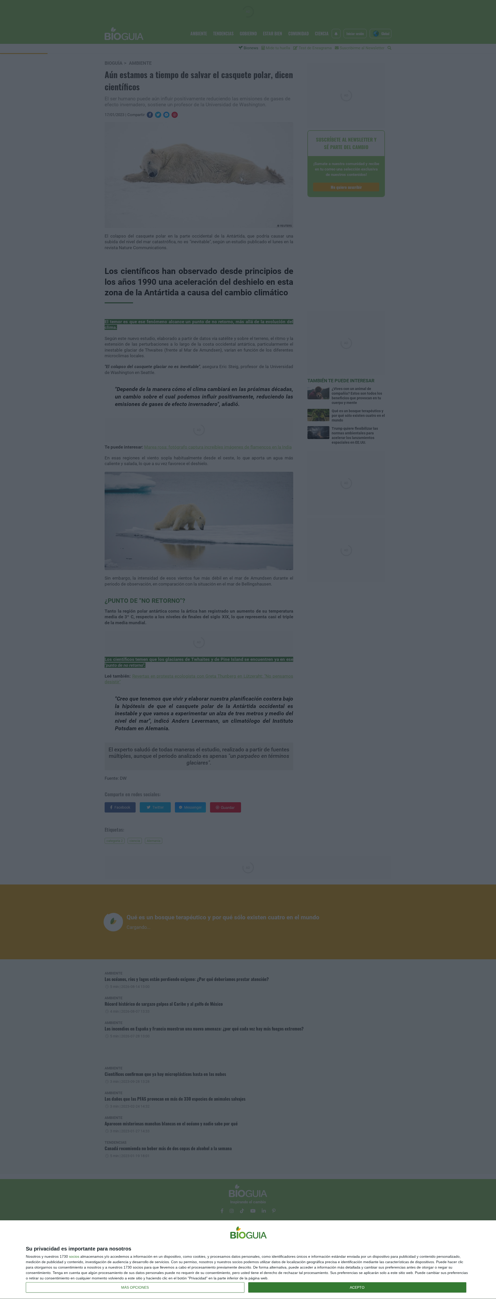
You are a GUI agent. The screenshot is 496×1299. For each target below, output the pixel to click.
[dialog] (248, 1260)
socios (74, 1256)
